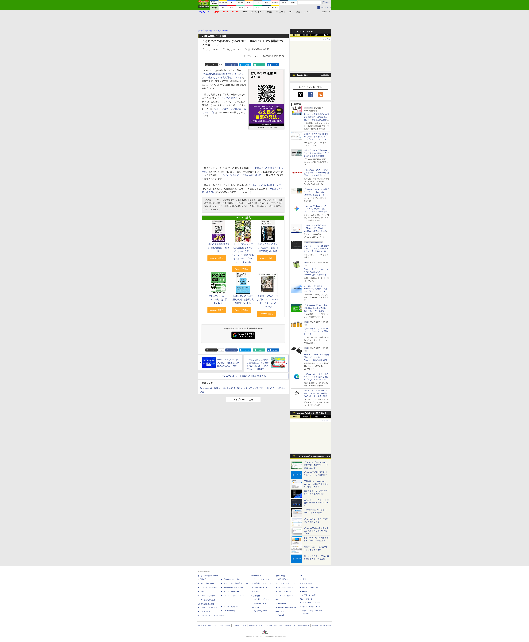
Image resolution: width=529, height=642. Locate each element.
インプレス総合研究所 (208, 587)
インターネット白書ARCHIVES (212, 616)
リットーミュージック (262, 579)
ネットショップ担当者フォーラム (236, 583)
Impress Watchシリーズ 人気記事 (311, 413)
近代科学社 (255, 607)
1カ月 (326, 35)
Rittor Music (256, 576)
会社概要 (288, 625)
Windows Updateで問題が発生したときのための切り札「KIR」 (316, 531)
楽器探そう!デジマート (262, 583)
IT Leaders (204, 592)
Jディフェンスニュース (287, 583)
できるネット (205, 612)
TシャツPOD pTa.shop (311, 603)
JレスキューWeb (284, 592)
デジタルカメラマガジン (209, 607)
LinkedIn (274, 65)
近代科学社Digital (260, 611)
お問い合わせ (225, 625)
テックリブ (280, 612)
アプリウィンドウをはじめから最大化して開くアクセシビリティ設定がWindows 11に (316, 248)
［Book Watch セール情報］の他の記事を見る (243, 376)
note (260, 65)
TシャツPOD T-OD (261, 587)
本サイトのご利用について (207, 625)
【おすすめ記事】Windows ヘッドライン (313, 456)
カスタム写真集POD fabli (312, 607)
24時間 (305, 35)
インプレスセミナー (231, 592)
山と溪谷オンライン (261, 599)
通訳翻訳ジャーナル (285, 587)
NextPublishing (229, 611)
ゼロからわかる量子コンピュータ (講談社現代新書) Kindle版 (267, 247)
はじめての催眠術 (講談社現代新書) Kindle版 (218, 247)
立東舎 (256, 592)
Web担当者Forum (207, 583)
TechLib (281, 615)
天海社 (304, 579)
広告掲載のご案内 (239, 625)
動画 (298, 12)
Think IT (203, 579)
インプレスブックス (231, 607)
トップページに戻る (243, 399)
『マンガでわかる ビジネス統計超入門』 (243, 175)
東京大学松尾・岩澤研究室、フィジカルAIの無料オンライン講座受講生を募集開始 (316, 153)
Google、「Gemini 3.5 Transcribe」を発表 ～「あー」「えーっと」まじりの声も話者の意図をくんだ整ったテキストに (316, 291)
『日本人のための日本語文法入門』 (265, 185)
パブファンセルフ (309, 595)
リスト (221, 65)
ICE (301, 576)
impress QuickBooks (310, 587)
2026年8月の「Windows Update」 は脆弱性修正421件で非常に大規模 (316, 484)
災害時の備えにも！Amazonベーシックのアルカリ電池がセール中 (316, 331)
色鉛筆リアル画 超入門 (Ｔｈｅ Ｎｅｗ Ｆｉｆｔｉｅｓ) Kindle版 (269, 301)
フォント (307, 12)
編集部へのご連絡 (255, 625)
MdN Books (282, 603)
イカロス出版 (280, 576)
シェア (233, 65)
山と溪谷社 (255, 596)
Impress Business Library (233, 587)
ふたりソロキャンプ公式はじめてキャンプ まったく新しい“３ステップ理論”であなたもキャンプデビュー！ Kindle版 (243, 253)
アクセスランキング (305, 31)
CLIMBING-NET (260, 603)
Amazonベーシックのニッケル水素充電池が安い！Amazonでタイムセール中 (316, 272)
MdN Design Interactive (287, 607)
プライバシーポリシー (273, 625)
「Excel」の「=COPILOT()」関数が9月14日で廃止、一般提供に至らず (316, 465)
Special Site (302, 75)
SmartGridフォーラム (232, 579)
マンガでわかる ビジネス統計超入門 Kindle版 (218, 299)
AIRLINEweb (283, 579)
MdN (277, 600)
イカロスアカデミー (285, 596)
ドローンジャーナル (207, 596)
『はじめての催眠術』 (228, 98)
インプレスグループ (301, 625)
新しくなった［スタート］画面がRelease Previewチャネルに (316, 503)
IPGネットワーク (306, 599)
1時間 (295, 35)
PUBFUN (303, 592)
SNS (291, 12)
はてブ (247, 65)
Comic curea (307, 583)
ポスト (213, 65)
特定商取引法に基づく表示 (322, 625)
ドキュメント (280, 12)
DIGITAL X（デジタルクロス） (235, 596)
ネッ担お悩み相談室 (207, 600)
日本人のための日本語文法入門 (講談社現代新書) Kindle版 (243, 299)
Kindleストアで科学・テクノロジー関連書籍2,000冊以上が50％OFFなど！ (228, 363)
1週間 (316, 35)
